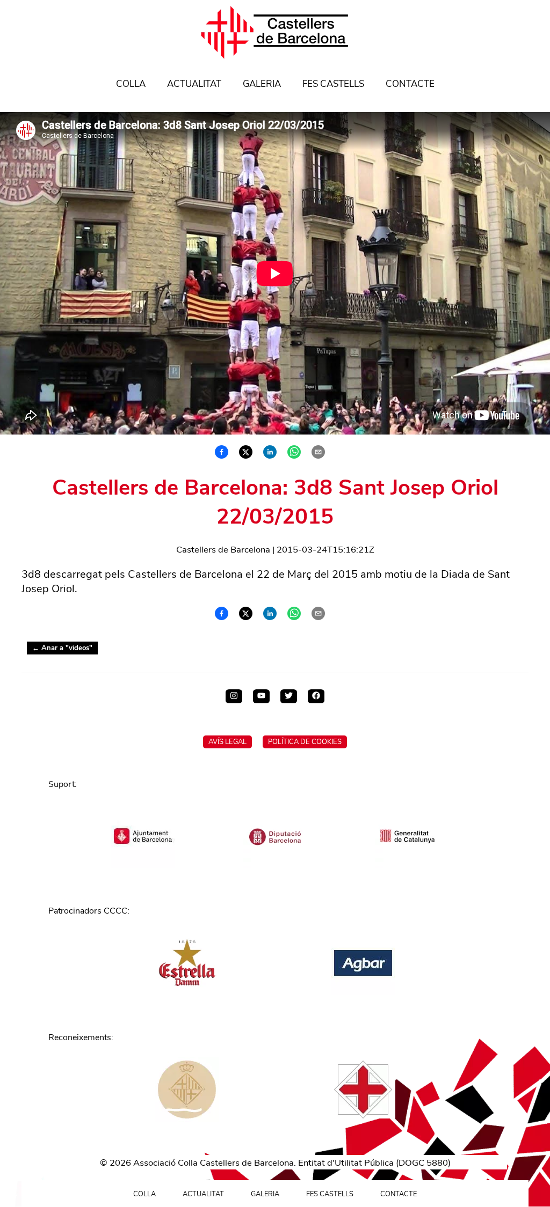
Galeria (262, 84)
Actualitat (194, 84)
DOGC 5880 (423, 1163)
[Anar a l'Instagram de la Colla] (234, 696)
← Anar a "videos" (62, 648)
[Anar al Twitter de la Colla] (288, 696)
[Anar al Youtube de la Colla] (261, 696)
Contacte (410, 84)
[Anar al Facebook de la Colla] (316, 696)
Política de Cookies (305, 742)
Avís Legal (227, 742)
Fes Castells (333, 84)
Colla (131, 84)
